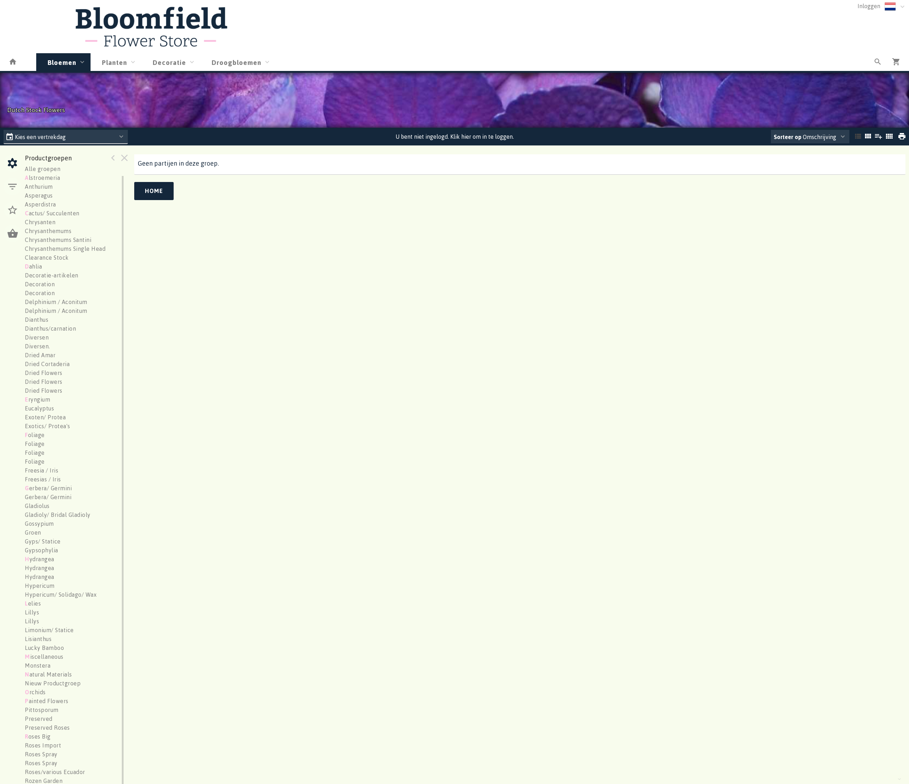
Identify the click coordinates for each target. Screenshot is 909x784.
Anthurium (39, 186)
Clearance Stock (47, 257)
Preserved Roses (47, 727)
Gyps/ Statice (43, 541)
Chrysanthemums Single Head (65, 248)
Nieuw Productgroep (53, 683)
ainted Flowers (47, 701)
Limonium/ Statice (49, 630)
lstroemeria (42, 177)
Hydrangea (39, 568)
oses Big (38, 736)
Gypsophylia (41, 550)
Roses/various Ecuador (55, 771)
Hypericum (40, 585)
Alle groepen (42, 168)
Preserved (39, 718)
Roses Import (43, 745)
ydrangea (39, 559)
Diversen (37, 337)
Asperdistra (40, 204)
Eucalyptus (39, 408)
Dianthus (36, 319)
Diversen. (37, 346)
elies (33, 603)
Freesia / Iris (41, 470)
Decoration (40, 284)
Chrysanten (40, 222)
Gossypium (39, 523)
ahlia (33, 266)
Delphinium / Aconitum (56, 301)
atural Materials (48, 674)
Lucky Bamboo (44, 647)
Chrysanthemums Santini (58, 239)
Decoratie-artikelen (51, 275)
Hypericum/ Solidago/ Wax (61, 594)
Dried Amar (40, 355)
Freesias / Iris (43, 479)
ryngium (37, 399)
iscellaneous (44, 656)
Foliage (35, 443)
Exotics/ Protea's (47, 426)
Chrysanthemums (48, 230)
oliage (35, 434)
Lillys (32, 612)
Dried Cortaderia (47, 364)
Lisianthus (38, 638)
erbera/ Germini (48, 488)
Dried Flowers (43, 372)
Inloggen (869, 6)
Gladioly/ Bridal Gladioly (58, 514)
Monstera (37, 665)
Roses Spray (41, 754)
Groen (33, 532)
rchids (35, 692)
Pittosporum (42, 709)
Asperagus (39, 195)
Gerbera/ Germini (48, 497)
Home (154, 190)
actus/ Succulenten (52, 213)
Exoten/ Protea (45, 417)
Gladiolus (37, 505)
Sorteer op (787, 136)
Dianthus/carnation (50, 328)
